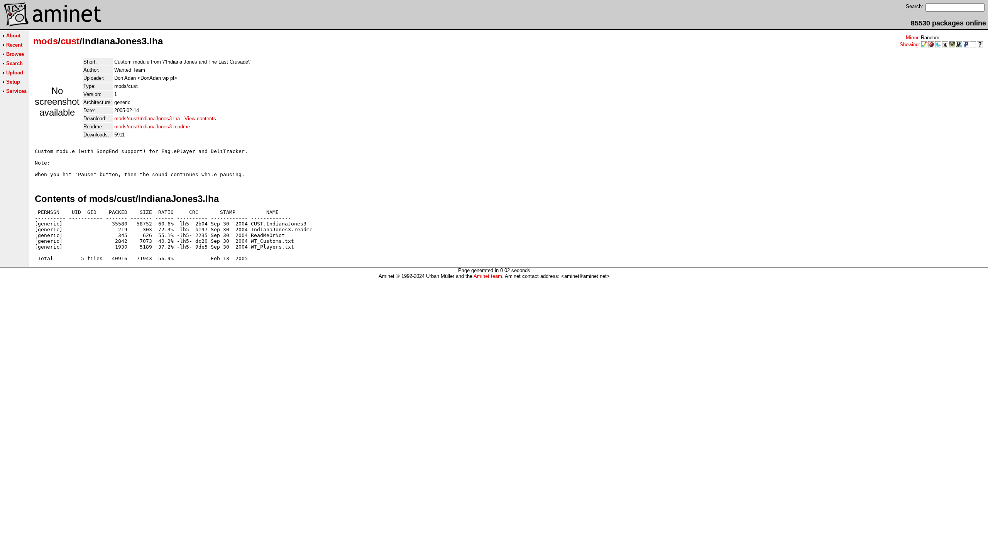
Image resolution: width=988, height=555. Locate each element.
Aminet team (488, 276)
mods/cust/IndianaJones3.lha (147, 118)
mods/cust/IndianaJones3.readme (152, 127)
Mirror (912, 37)
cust (70, 41)
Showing (909, 44)
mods (45, 41)
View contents (200, 118)
